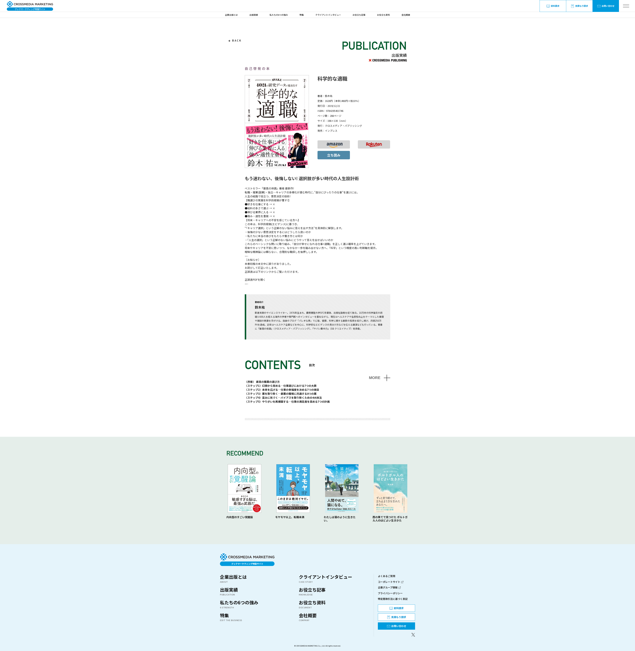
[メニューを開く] (626, 6)
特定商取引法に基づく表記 (393, 599)
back (236, 40)
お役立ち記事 (359, 14)
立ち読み (333, 155)
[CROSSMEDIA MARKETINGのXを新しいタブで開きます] (396, 635)
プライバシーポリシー (390, 593)
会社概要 (406, 14)
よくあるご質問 (386, 576)
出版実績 (253, 14)
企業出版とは (231, 14)
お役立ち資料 (383, 14)
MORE (374, 378)
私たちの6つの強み (279, 14)
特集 (301, 14)
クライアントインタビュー (328, 14)
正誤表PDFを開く (255, 280)
